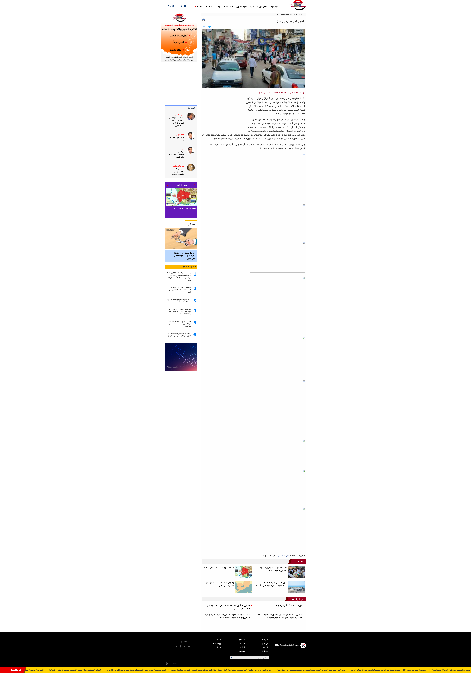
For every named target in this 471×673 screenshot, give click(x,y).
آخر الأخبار (241, 639)
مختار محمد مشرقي (283, 556)
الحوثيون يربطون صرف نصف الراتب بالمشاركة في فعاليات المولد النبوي (53, 669)
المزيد (199, 6)
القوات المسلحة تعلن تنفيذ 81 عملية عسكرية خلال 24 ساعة (116, 669)
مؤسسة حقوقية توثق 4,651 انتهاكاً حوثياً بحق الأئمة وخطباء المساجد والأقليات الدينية (429, 669)
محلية (252, 6)
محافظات (228, 6)
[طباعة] (203, 19)
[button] (192, 185)
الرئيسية (274, 6)
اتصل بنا (265, 647)
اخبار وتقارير (242, 6)
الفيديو (219, 639)
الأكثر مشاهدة (189, 266)
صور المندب (217, 643)
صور (295, 14)
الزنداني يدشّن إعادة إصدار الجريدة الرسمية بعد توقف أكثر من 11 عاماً (177, 669)
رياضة (218, 6)
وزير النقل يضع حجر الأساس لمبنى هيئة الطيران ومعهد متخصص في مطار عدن (352, 669)
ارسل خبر (263, 6)
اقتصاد (209, 6)
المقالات (191, 108)
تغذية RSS (264, 651)
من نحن (265, 643)
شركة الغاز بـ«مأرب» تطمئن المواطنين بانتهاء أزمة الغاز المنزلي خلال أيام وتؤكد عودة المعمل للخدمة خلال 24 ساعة (262, 669)
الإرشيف (242, 643)
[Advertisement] (223, 113)
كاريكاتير (193, 224)
